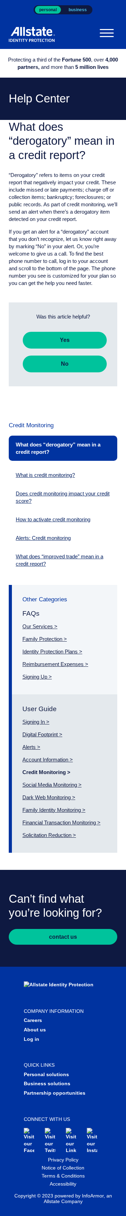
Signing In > (35, 722)
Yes (65, 340)
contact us (63, 937)
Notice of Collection (63, 1168)
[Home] (35, 34)
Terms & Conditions (63, 1176)
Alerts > (31, 747)
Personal (48, 9)
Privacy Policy (63, 1160)
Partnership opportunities (54, 1093)
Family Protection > (44, 639)
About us (35, 1029)
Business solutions (47, 1083)
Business (78, 9)
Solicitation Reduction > (49, 835)
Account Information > (47, 760)
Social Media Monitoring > (52, 785)
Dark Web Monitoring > (48, 797)
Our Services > (39, 626)
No (65, 364)
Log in (31, 1039)
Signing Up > (37, 677)
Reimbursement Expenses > (55, 664)
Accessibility (63, 1184)
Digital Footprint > (42, 734)
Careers (33, 1020)
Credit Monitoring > (46, 772)
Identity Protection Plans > (52, 652)
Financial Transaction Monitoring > (61, 822)
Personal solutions (46, 1074)
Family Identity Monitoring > (53, 810)
